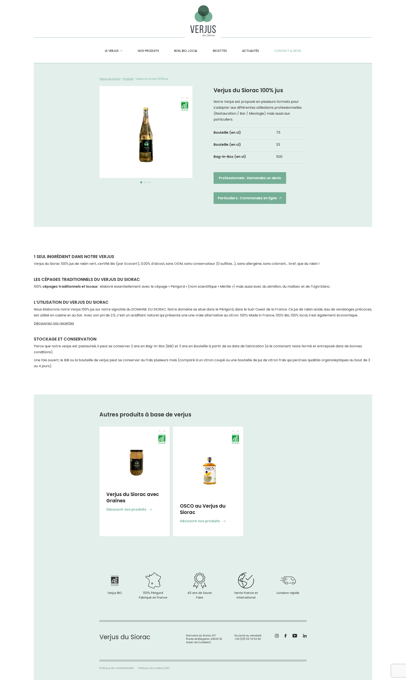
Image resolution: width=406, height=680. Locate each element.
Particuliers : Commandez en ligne (247, 198)
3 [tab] (149, 183)
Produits (128, 79)
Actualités (250, 51)
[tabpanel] (145, 131)
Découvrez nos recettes (54, 323)
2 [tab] (145, 183)
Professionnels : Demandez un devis (250, 178)
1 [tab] (140, 183)
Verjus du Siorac (110, 79)
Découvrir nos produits (126, 509)
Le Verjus (112, 51)
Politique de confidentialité (116, 668)
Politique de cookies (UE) (153, 668)
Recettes (220, 51)
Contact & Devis (287, 51)
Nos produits (148, 51)
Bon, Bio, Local (186, 51)
